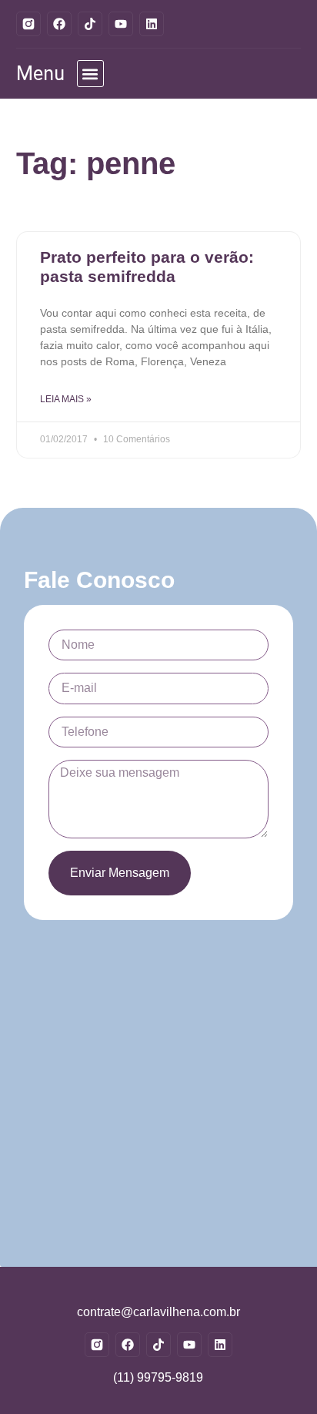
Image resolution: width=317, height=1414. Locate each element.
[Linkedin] (151, 24)
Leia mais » (66, 399)
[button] (90, 73)
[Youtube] (120, 24)
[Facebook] (59, 24)
